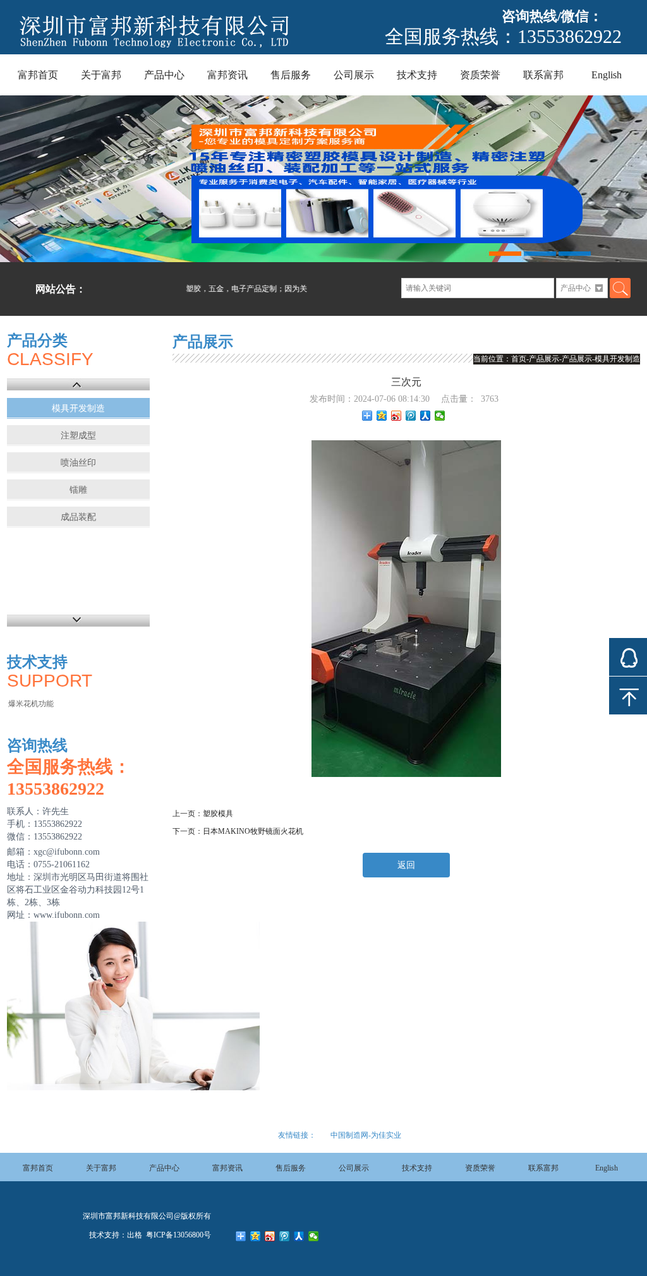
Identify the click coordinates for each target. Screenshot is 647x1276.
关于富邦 (101, 74)
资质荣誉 (480, 74)
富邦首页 (38, 74)
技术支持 (417, 74)
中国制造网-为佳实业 (365, 1135)
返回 (406, 865)
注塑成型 (78, 435)
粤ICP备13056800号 (177, 1235)
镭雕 (78, 490)
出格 (134, 1235)
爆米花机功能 (31, 703)
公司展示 (354, 74)
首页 (518, 358)
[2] (323, 178)
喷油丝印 (78, 462)
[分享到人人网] (425, 416)
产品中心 (164, 74)
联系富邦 (543, 74)
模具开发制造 (78, 408)
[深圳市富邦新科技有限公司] (173, 49)
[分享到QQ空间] (382, 416)
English (606, 74)
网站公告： (60, 289)
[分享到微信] (440, 416)
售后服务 (290, 74)
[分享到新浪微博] (396, 416)
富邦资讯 (227, 74)
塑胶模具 (218, 813)
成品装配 (78, 517)
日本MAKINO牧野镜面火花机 (253, 831)
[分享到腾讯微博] (411, 416)
